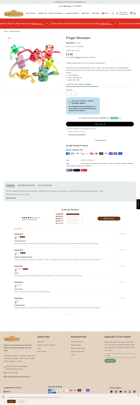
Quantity (69, 90)
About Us (40, 342)
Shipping (78, 57)
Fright (104, 163)
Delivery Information (78, 348)
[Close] (138, 395)
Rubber (73, 166)
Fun (107, 163)
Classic (88, 163)
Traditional (88, 166)
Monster (124, 163)
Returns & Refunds (77, 351)
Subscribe (110, 361)
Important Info (78, 336)
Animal (83, 163)
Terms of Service (77, 342)
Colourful (94, 163)
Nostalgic (130, 163)
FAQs (73, 355)
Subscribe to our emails (118, 336)
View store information (76, 134)
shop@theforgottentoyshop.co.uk (18, 376)
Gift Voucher (41, 351)
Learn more (57, 397)
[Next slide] (101, 2)
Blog (39, 348)
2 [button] (69, 315)
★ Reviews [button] (138, 204)
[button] (31, 13)
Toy (83, 166)
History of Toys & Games (46, 345)
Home (6, 31)
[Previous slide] (38, 2)
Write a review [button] (109, 219)
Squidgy (78, 166)
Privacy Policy (76, 345)
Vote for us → (35, 23)
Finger (99, 163)
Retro (68, 166)
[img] (18, 234)
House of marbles (115, 163)
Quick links (43, 336)
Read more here (11, 198)
